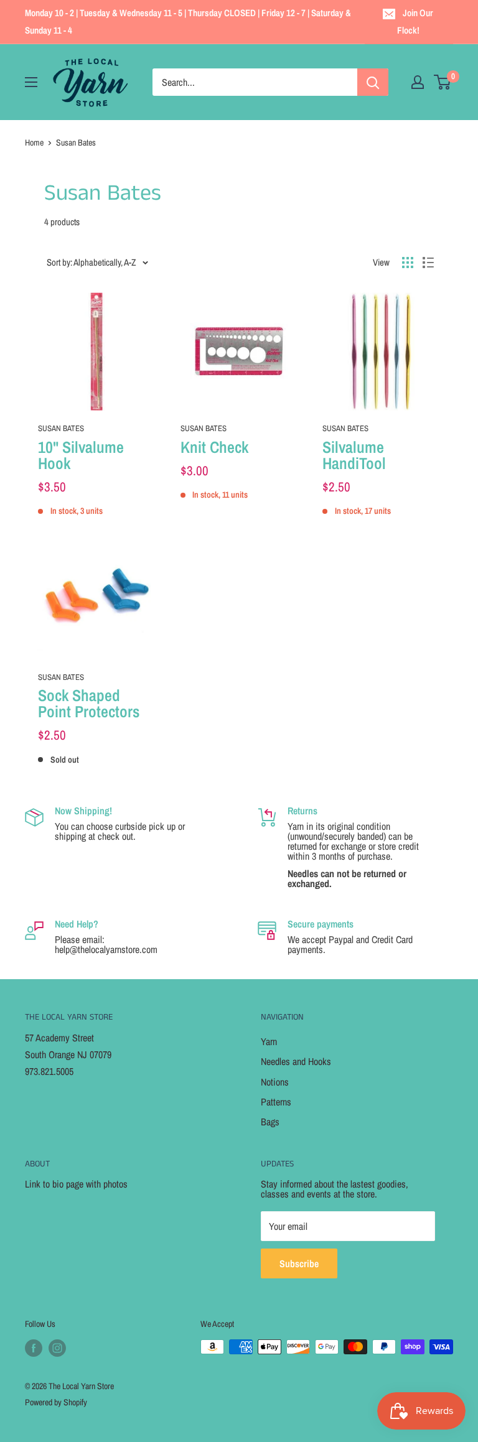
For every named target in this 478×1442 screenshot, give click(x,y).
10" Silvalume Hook (81, 455)
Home (34, 142)
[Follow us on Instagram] (57, 1348)
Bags (270, 1121)
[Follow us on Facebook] (33, 1348)
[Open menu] (31, 82)
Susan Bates (61, 428)
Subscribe (299, 1263)
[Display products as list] (428, 262)
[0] (443, 82)
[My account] (417, 82)
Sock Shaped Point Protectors (88, 703)
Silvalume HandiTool (354, 455)
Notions (275, 1082)
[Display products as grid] (407, 262)
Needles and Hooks (296, 1061)
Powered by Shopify (56, 1402)
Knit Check (214, 447)
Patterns (276, 1102)
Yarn (269, 1041)
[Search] (372, 82)
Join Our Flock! (415, 21)
